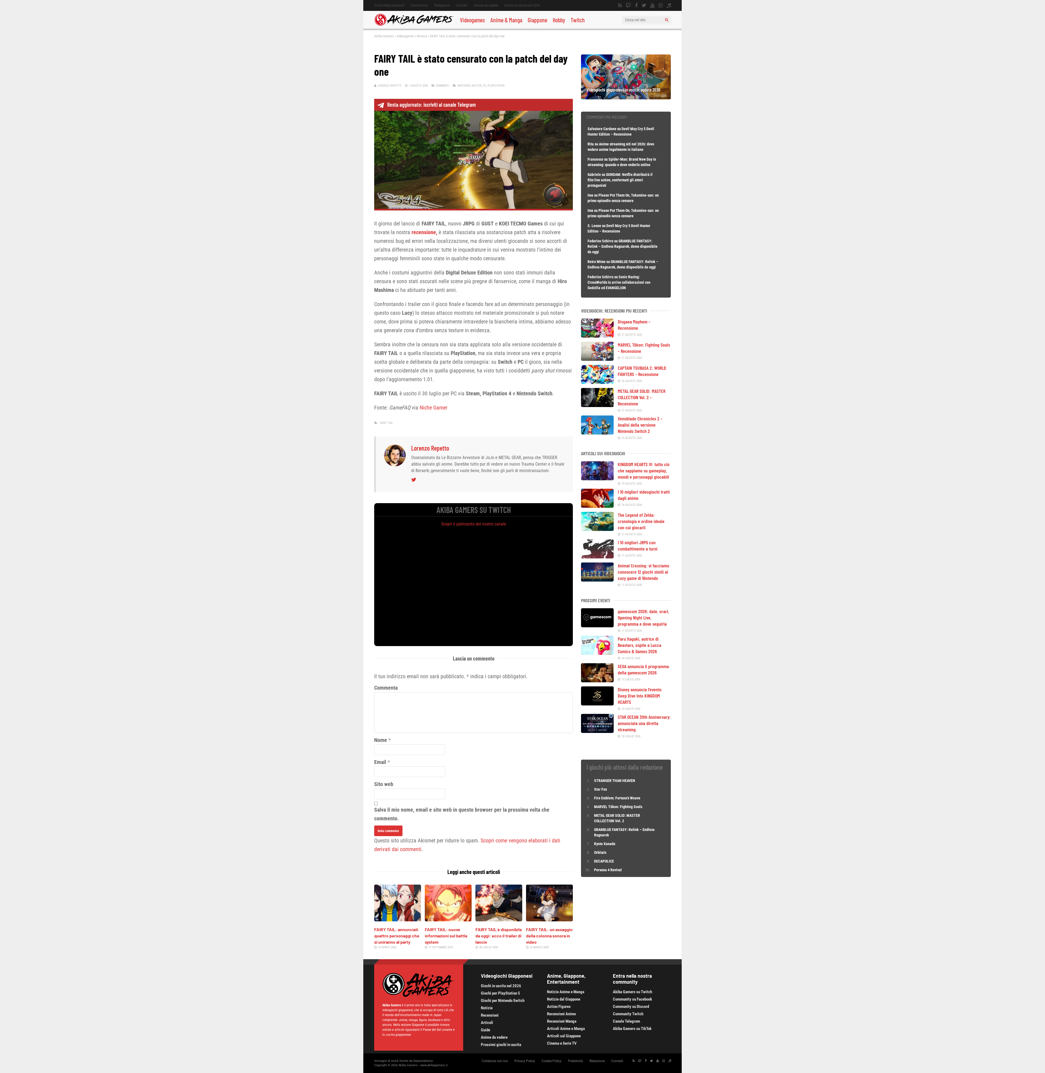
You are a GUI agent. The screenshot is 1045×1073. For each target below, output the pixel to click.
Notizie (422, 36)
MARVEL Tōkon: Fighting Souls (618, 807)
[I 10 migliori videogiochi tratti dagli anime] (597, 506)
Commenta (386, 687)
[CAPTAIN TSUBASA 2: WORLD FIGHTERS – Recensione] (597, 382)
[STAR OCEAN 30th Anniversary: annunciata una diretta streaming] (597, 731)
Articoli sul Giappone (564, 1036)
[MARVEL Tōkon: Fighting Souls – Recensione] (597, 359)
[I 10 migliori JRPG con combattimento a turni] (597, 556)
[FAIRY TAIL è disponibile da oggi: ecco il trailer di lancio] (498, 919)
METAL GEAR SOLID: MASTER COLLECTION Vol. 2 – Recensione (641, 397)
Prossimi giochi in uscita (501, 1044)
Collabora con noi (495, 1061)
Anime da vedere (486, 5)
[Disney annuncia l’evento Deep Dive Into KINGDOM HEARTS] (597, 703)
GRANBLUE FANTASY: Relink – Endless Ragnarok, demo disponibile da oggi (622, 246)
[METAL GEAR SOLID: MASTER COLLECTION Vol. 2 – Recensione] (597, 405)
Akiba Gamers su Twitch (632, 991)
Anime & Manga (506, 19)
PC (484, 85)
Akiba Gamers (384, 36)
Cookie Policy (551, 1061)
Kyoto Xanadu (604, 844)
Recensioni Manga (561, 1021)
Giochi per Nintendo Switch (502, 1000)
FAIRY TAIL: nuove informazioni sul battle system (446, 935)
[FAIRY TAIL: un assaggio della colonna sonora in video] (549, 919)
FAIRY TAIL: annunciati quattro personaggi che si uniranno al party (396, 935)
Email (380, 762)
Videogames (472, 19)
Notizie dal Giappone (563, 999)
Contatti (462, 5)
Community (419, 5)
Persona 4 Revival (608, 870)
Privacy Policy (524, 1061)
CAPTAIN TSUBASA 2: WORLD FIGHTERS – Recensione (642, 371)
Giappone (537, 19)
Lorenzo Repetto (389, 85)
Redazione (442, 5)
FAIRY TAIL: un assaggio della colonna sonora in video (549, 935)
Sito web (383, 784)
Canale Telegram (626, 1021)
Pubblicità (575, 1061)
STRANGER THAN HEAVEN (614, 780)
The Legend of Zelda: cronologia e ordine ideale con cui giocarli (641, 521)
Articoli (487, 1022)
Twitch (578, 19)
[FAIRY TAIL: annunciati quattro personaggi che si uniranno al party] (397, 919)
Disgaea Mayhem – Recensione (634, 325)
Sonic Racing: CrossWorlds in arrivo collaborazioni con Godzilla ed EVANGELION (619, 282)
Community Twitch (628, 1013)
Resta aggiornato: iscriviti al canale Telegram (431, 104)
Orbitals (600, 852)
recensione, (424, 232)
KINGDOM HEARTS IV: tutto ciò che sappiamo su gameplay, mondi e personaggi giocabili (643, 470)
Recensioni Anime (561, 1013)
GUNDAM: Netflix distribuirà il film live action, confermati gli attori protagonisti (620, 180)
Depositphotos (423, 1061)
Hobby (559, 19)
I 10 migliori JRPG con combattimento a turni (637, 545)
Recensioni (490, 1015)
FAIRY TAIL (386, 422)
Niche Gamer (433, 407)
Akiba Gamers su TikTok (632, 1028)
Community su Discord (631, 1006)
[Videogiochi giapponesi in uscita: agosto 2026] (626, 97)
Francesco (595, 159)
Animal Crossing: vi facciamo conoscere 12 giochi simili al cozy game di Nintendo (643, 572)
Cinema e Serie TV (562, 1043)
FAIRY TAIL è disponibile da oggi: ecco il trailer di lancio (498, 935)
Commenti (442, 85)
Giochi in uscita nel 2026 (522, 5)
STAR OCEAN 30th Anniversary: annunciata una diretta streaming (644, 723)
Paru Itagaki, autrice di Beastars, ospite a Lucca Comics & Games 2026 (639, 645)
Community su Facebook (632, 999)
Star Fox (600, 789)
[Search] (666, 20)
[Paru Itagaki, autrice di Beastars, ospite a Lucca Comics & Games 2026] (597, 653)
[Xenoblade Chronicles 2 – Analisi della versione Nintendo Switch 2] (597, 432)
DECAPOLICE (604, 861)
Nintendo (463, 85)
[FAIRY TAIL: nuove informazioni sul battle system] (448, 919)
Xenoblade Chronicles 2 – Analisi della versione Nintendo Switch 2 (640, 424)
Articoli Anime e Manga (566, 1028)
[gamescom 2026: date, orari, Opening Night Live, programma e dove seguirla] (597, 625)
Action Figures (559, 1006)
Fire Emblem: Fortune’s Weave (617, 798)
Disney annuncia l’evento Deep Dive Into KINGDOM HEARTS (640, 695)
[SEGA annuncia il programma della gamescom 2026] (597, 680)
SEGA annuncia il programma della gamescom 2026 (643, 669)
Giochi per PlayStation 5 (500, 993)
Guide (485, 1030)
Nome (380, 740)
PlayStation (496, 85)
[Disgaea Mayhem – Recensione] (597, 335)
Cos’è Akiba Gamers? (389, 5)
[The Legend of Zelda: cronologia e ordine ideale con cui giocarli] (597, 529)
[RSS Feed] (620, 5)
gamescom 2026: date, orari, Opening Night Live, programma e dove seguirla (643, 617)
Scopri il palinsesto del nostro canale (473, 524)
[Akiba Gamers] (414, 25)
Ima (590, 195)
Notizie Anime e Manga (565, 991)
